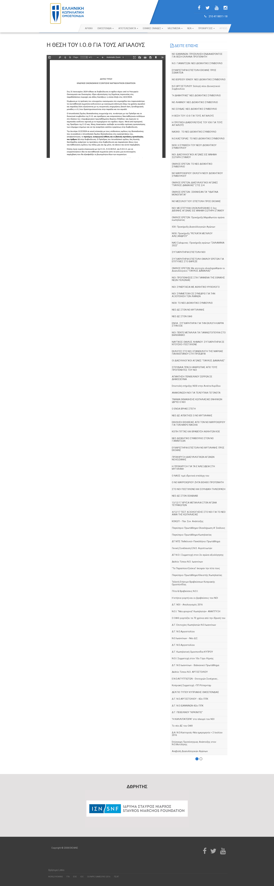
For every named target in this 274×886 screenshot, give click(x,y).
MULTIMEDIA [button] (174, 28)
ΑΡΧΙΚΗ (89, 28)
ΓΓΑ (67, 877)
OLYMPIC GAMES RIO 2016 (98, 877)
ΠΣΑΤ (116, 877)
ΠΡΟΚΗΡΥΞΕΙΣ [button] (205, 28)
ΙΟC (82, 877)
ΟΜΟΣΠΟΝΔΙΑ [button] (104, 28)
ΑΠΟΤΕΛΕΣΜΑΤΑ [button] (127, 28)
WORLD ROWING (55, 877)
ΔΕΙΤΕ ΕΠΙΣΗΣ (185, 46)
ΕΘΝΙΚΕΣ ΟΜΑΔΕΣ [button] (152, 28)
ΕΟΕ (75, 877)
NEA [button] (189, 28)
